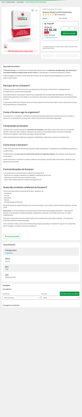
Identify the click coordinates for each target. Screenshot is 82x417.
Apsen (7, 261)
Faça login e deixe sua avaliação (70, 294)
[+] (74, 28)
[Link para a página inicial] (3, 2)
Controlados (20, 2)
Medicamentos (10, 2)
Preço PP (50, 24)
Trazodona (9, 253)
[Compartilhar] (36, 10)
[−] (63, 28)
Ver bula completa (13, 236)
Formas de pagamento (50, 37)
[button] (20, 26)
